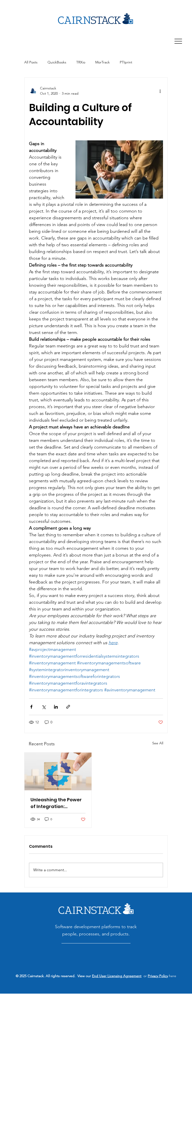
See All (157, 743)
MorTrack (102, 62)
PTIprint (126, 62)
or (145, 976)
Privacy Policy (158, 976)
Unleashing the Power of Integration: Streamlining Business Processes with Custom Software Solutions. (58, 803)
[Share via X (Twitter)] (43, 706)
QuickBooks (57, 62)
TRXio (80, 62)
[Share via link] (68, 706)
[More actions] (160, 91)
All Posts (31, 62)
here (172, 976)
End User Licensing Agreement (117, 976)
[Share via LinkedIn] (56, 706)
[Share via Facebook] (31, 706)
